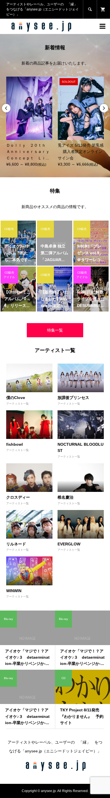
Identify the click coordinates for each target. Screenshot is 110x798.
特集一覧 (55, 330)
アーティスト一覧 (17, 403)
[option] (29, 121)
